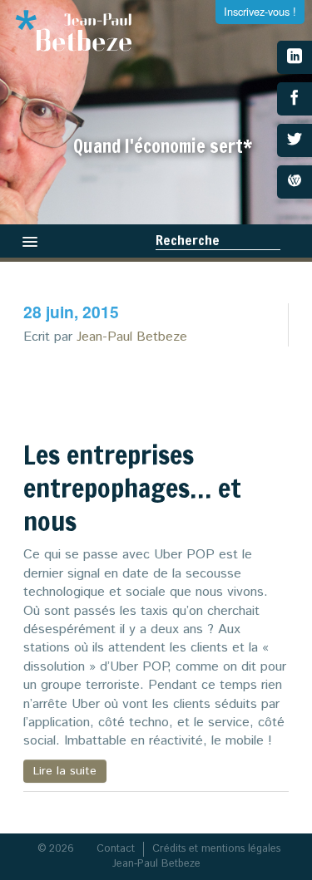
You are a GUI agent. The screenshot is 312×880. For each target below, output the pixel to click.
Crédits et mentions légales (216, 849)
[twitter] (294, 140)
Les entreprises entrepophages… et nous (132, 487)
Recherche (188, 240)
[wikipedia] (294, 182)
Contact (116, 849)
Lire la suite (65, 771)
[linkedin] (294, 57)
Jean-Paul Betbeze (132, 337)
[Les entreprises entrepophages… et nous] (229, 396)
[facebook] (294, 99)
